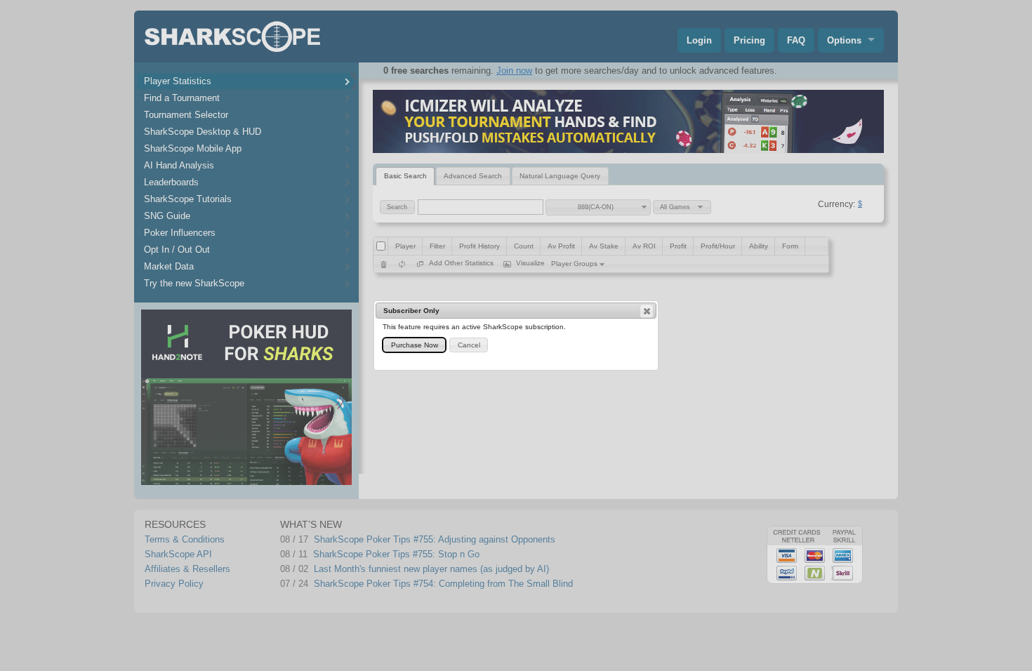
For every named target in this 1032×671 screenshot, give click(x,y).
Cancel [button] (469, 345)
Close (647, 311)
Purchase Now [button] (414, 345)
